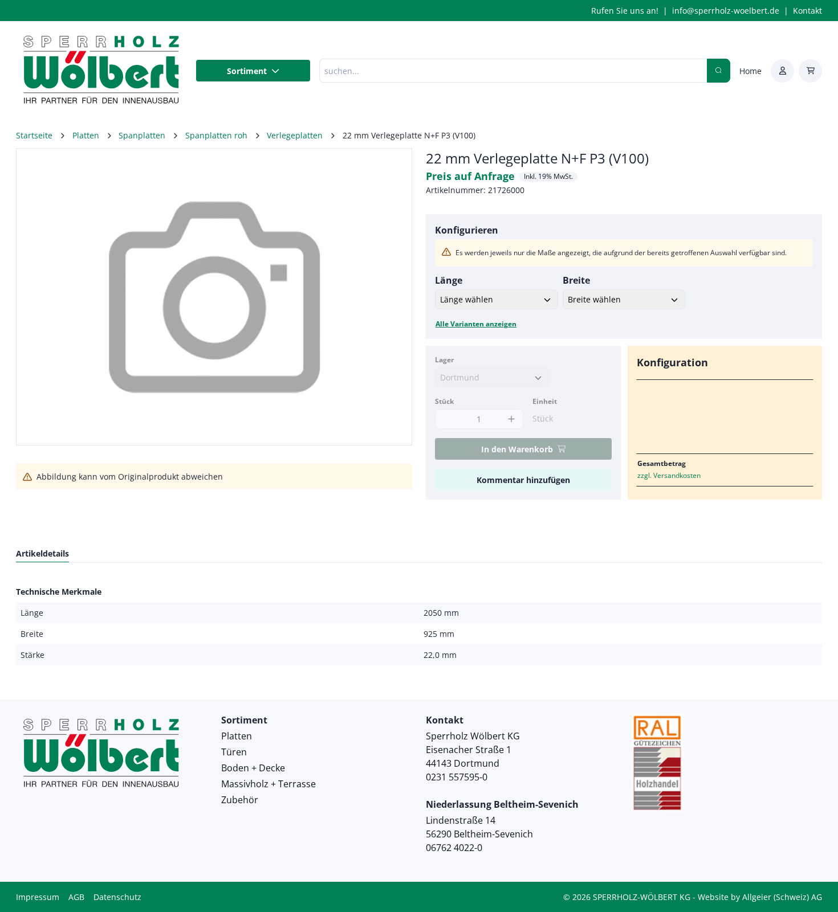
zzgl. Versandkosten (669, 475)
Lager (444, 360)
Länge (448, 280)
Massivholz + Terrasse (268, 784)
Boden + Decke (253, 768)
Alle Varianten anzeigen (476, 324)
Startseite (34, 135)
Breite (576, 280)
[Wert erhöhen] (511, 419)
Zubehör (239, 800)
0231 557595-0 (456, 777)
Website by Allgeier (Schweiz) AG (760, 896)
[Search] (718, 71)
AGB (76, 896)
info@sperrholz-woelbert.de (725, 10)
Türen (234, 752)
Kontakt (807, 10)
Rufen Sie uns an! (624, 10)
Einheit (544, 401)
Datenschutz (117, 896)
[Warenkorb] (810, 71)
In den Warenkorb (517, 449)
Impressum (37, 896)
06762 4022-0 (454, 847)
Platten (236, 736)
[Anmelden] (782, 71)
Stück (444, 401)
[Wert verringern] (446, 419)
